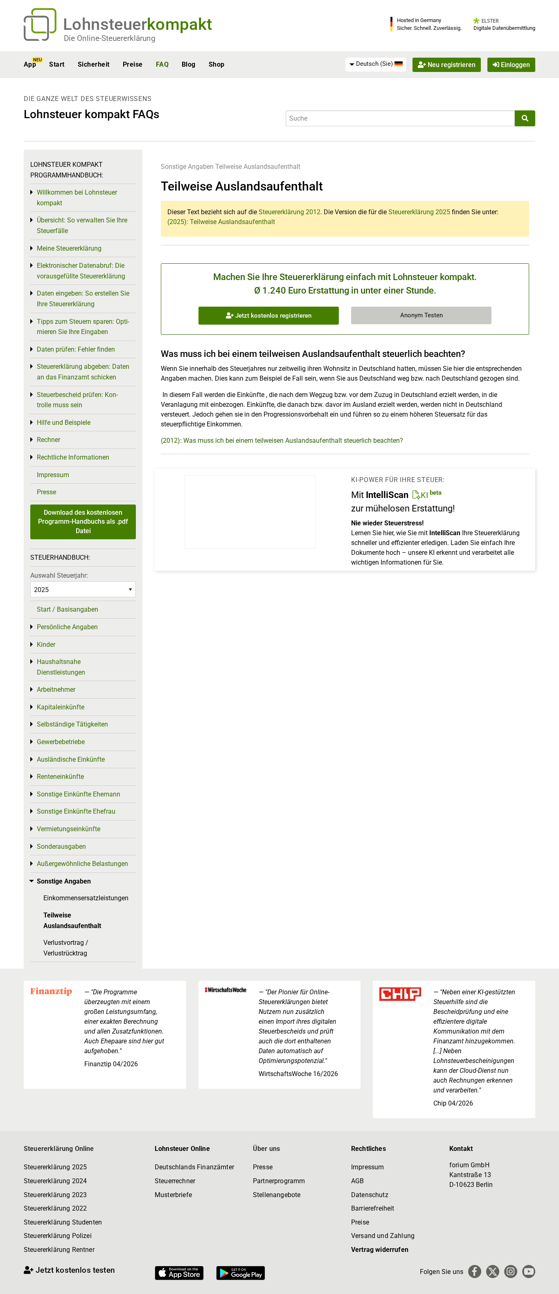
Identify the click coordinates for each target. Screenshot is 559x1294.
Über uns (266, 1149)
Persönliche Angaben (67, 627)
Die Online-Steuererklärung (110, 38)
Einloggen (514, 64)
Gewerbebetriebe (61, 742)
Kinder (46, 644)
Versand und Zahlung (383, 1236)
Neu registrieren (451, 64)
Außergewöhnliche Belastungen (82, 864)
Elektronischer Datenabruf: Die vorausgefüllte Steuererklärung (81, 271)
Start (56, 64)
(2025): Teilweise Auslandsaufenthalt (221, 222)
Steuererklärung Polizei (58, 1236)
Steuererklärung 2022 (55, 1208)
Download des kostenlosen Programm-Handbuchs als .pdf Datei (83, 522)
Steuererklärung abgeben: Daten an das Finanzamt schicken (83, 372)
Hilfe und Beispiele (63, 422)
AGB (357, 1181)
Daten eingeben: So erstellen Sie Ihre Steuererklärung (83, 298)
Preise (133, 64)
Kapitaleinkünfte (60, 707)
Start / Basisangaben (67, 609)
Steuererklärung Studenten (63, 1222)
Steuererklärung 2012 (289, 212)
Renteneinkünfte (60, 776)
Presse (46, 492)
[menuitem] (375, 64)
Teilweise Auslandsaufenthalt (257, 166)
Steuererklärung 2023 (55, 1195)
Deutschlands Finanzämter (194, 1167)
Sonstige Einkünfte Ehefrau (76, 811)
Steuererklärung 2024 (55, 1181)
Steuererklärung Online (59, 1149)
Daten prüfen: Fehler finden (76, 349)
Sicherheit (94, 64)
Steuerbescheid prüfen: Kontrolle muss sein (77, 400)
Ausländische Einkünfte (71, 759)
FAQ (162, 64)
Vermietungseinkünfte (68, 829)
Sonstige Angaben (187, 166)
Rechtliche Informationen (73, 457)
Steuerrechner (175, 1181)
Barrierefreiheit (372, 1208)
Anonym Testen (421, 315)
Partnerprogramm (279, 1181)
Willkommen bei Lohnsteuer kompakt (77, 197)
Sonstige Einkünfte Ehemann (78, 794)
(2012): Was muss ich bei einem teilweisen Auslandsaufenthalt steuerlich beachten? (282, 440)
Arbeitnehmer (56, 689)
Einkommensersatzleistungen (85, 898)
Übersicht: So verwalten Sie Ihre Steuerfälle (82, 225)
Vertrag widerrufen (379, 1250)
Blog (189, 64)
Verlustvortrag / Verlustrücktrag (65, 948)
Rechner (48, 440)
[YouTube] (528, 1271)
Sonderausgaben (61, 846)
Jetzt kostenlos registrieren (272, 315)
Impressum (53, 475)
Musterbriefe (173, 1195)
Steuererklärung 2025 (419, 212)
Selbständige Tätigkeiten (72, 724)
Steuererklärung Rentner (59, 1250)
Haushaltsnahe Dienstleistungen (61, 667)
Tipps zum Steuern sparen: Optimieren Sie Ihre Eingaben (83, 327)
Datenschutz (369, 1195)
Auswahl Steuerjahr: (59, 575)
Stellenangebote (276, 1195)
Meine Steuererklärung (69, 248)
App (30, 64)
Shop (217, 64)
